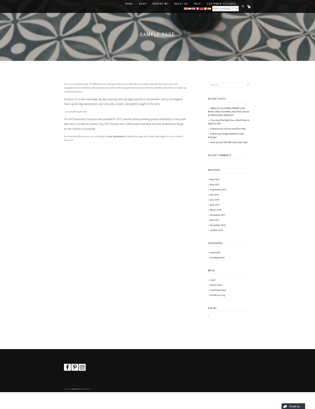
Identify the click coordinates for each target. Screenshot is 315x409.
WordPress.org (217, 295)
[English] (194, 8)
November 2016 (217, 225)
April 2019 (214, 204)
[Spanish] (209, 8)
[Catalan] (186, 8)
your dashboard (116, 136)
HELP (197, 3)
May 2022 (214, 184)
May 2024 (214, 179)
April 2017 (214, 219)
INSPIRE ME (160, 3)
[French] (198, 8)
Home (129, 3)
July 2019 (214, 194)
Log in (213, 279)
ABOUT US (181, 3)
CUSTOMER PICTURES (221, 3)
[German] (201, 8)
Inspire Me (215, 252)
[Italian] (205, 8)
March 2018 (215, 209)
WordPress (86, 389)
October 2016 (216, 230)
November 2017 (217, 214)
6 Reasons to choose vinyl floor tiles (228, 128)
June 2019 (214, 199)
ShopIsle (68, 389)
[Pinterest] (74, 367)
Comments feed (218, 290)
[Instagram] (82, 367)
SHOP (143, 3)
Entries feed (216, 284)
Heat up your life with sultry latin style (229, 142)
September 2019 (218, 189)
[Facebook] (67, 367)
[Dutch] (190, 8)
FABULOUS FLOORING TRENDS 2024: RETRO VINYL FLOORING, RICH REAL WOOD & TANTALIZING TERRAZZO (228, 112)
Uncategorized (217, 257)
